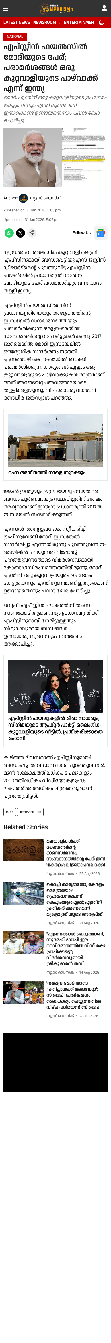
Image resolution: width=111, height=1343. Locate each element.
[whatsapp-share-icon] (9, 236)
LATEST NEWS (16, 22)
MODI (9, 811)
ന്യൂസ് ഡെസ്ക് (45, 198)
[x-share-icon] (20, 236)
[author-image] (23, 198)
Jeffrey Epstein (30, 811)
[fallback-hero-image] (23, 850)
